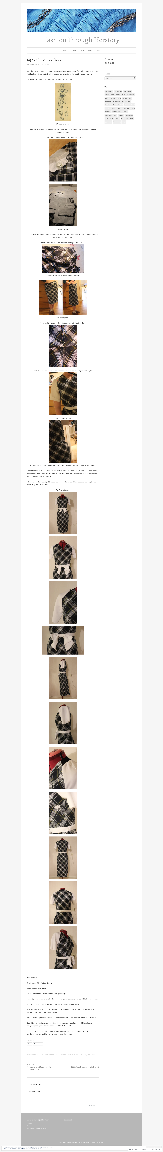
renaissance (129, 115)
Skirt (127, 118)
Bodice (107, 98)
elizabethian (116, 101)
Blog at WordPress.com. (67, 1142)
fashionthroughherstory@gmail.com (37, 1128)
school (118, 118)
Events (90, 50)
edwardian (108, 101)
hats (126, 105)
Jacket (133, 108)
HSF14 (89, 1055)
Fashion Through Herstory (81, 40)
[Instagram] (109, 63)
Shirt (122, 118)
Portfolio (74, 50)
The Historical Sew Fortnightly (58, 1055)
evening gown (126, 101)
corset (119, 98)
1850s (107, 94)
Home (65, 50)
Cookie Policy (37, 1148)
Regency (120, 115)
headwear (132, 105)
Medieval (107, 111)
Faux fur (107, 105)
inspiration (126, 108)
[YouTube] (112, 63)
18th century (127, 91)
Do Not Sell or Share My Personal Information (89, 1142)
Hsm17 (119, 108)
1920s (123, 94)
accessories (130, 94)
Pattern (125, 111)
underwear (108, 122)
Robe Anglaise (109, 118)
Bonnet (113, 98)
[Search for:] (120, 78)
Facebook (68, 1119)
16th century (109, 91)
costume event (126, 98)
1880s (118, 94)
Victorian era (117, 122)
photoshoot (108, 115)
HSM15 (113, 108)
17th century (118, 91)
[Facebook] (106, 63)
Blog (82, 50)
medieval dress (116, 111)
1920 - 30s (41, 1055)
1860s (112, 94)
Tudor (132, 118)
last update (74, 234)
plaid (94, 1055)
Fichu (113, 105)
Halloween (120, 105)
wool (124, 122)
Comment (92, 1105)
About (98, 50)
